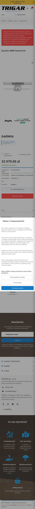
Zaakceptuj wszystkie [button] (17, 288)
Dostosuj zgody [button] (17, 282)
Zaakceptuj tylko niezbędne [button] (17, 277)
